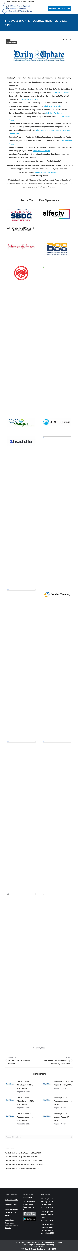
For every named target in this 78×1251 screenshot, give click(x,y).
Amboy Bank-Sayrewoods (9, 1221)
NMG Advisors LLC (11, 1200)
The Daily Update (11, 42)
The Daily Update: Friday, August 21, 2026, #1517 (63, 1083)
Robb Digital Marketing (45, 1245)
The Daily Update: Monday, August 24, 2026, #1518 (25, 1084)
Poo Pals (8, 1228)
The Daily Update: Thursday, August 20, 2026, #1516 (25, 1101)
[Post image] (10, 1084)
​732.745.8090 (39, 1247)
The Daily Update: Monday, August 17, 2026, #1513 (61, 1117)
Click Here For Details (60, 93)
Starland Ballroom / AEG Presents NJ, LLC (11, 1212)
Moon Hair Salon (11, 1205)
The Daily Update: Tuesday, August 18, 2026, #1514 (25, 1117)
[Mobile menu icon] (74, 8)
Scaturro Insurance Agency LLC (47, 172)
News (8, 40)
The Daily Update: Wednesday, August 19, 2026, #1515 (63, 1101)
